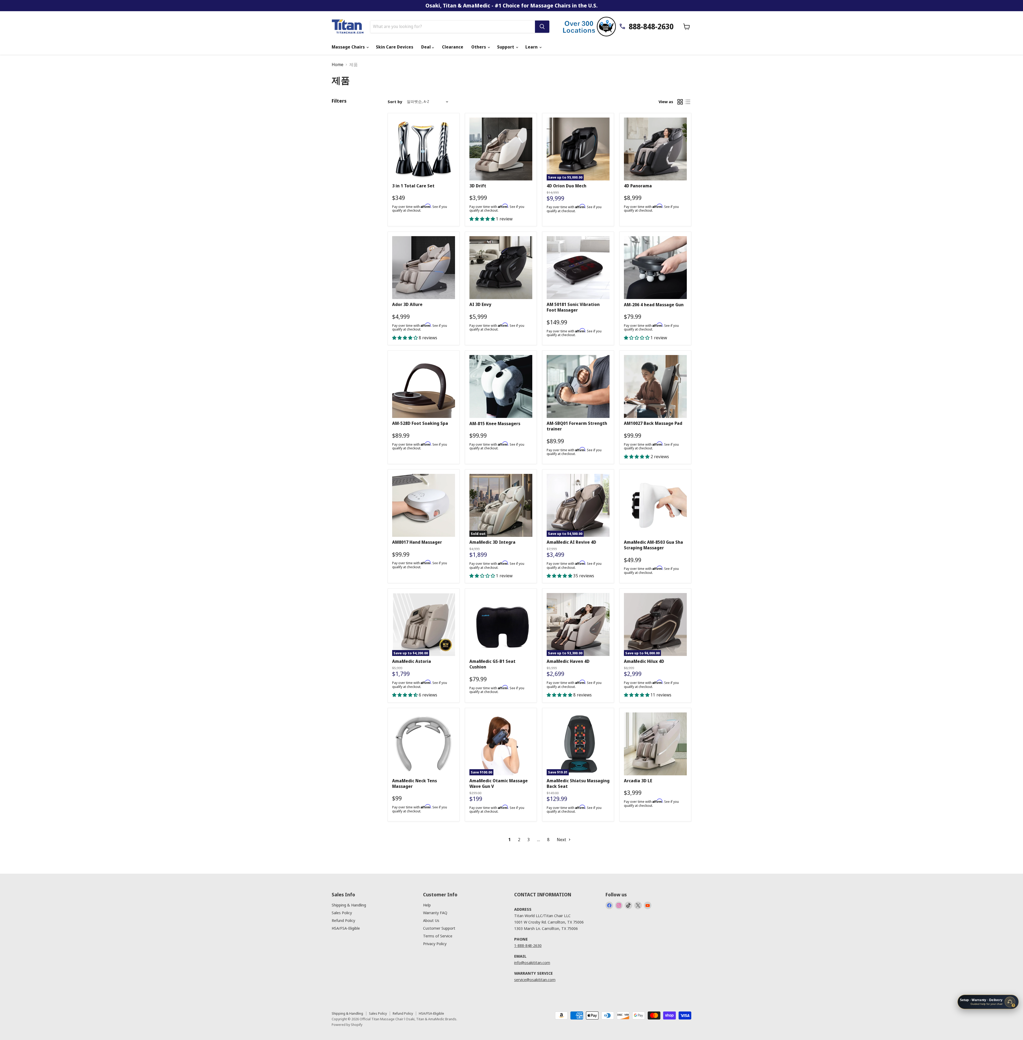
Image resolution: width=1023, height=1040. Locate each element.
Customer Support (439, 928)
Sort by (395, 101)
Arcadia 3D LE (638, 781)
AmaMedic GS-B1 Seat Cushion (492, 664)
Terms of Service (437, 935)
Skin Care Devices (394, 47)
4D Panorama (638, 186)
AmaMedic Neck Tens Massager (414, 783)
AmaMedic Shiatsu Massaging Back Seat (578, 783)
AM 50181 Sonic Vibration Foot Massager (573, 307)
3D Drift (477, 186)
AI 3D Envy (480, 304)
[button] (482, 219)
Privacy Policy (434, 943)
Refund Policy (343, 920)
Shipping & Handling (349, 905)
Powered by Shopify (347, 1024)
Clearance (452, 47)
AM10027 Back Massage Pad (653, 423)
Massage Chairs (349, 47)
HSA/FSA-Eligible (346, 928)
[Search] (542, 27)
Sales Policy (342, 912)
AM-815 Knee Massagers (494, 423)
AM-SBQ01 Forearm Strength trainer (577, 426)
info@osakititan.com (532, 962)
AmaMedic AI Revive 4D (571, 542)
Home (337, 64)
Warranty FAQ (435, 912)
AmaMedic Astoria (411, 661)
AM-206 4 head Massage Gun (654, 305)
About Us (431, 920)
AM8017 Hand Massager (417, 542)
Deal (426, 47)
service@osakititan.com (534, 979)
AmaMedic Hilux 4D (644, 661)
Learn (532, 47)
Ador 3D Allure (407, 304)
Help (427, 905)
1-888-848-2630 (528, 945)
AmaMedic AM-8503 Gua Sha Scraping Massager (653, 545)
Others (479, 47)
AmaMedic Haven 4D (568, 661)
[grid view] (680, 102)
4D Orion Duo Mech (566, 186)
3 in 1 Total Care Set (413, 186)
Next (562, 840)
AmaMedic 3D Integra (492, 542)
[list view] (687, 102)
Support (506, 47)
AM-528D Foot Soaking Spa (420, 423)
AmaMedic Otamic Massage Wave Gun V (498, 783)
